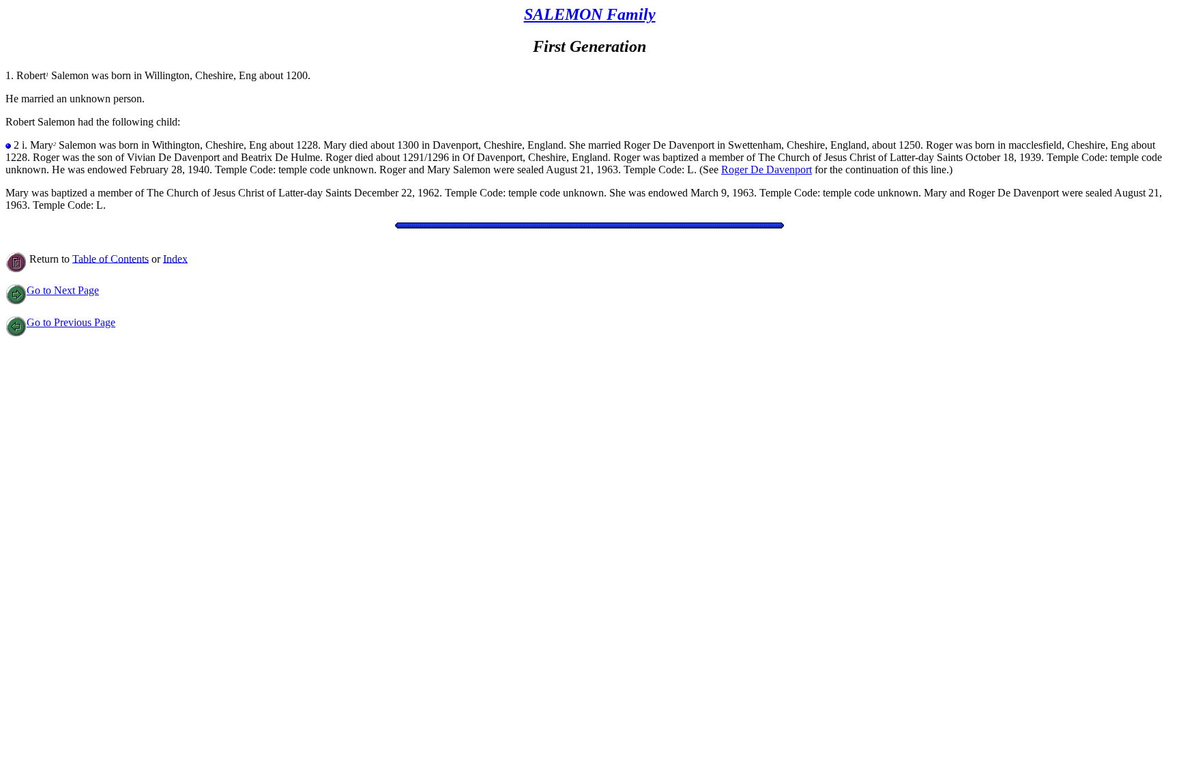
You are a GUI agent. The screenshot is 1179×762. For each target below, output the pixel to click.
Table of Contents (110, 258)
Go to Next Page (63, 290)
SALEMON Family (590, 14)
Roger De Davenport (766, 169)
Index (175, 258)
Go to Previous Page (71, 322)
